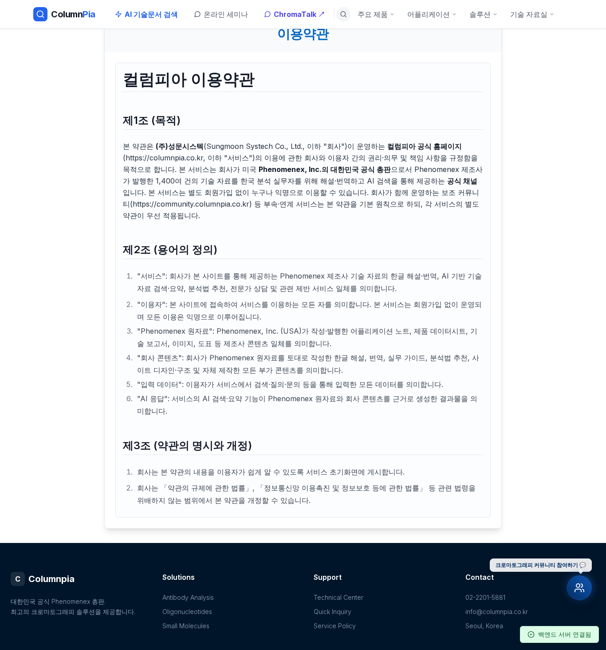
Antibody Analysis (188, 597)
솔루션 (480, 14)
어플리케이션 (428, 14)
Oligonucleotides (187, 611)
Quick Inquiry (332, 611)
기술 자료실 (528, 14)
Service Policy (335, 626)
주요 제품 (373, 14)
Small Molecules (185, 626)
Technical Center (338, 597)
